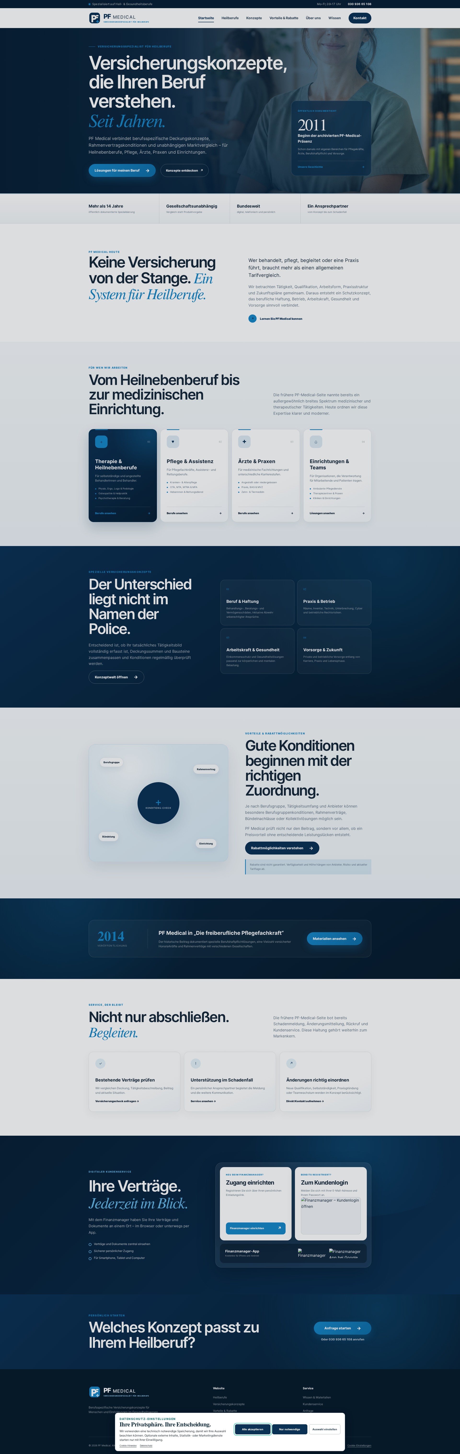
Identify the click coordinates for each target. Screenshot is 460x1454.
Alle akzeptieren (252, 1429)
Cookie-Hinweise (128, 1445)
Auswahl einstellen (324, 1429)
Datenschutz (146, 1445)
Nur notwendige (289, 1429)
